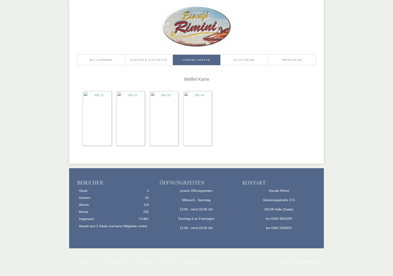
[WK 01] (98, 119)
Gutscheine (244, 60)
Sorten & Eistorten (148, 60)
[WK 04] (198, 119)
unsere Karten (196, 60)
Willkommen (101, 60)
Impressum (292, 60)
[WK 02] (132, 119)
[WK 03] (165, 119)
